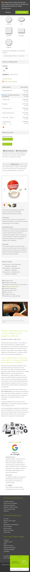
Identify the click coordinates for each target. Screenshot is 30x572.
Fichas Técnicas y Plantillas (10, 503)
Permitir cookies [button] (22, 12)
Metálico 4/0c (6, 99)
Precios (5, 522)
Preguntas (6, 511)
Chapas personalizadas (9, 505)
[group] (4, 205)
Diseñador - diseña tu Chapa (11, 507)
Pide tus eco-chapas (9, 530)
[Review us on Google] (15, 449)
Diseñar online (8, 139)
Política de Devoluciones (10, 547)
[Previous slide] (4, 189)
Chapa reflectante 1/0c (8, 113)
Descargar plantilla (22, 150)
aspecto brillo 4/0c (7, 90)
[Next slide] (25, 189)
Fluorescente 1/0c (7, 108)
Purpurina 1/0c (6, 121)
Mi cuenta (6, 518)
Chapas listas (7, 532)
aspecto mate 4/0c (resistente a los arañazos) (11, 95)
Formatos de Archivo (9, 501)
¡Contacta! (6, 540)
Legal (5, 543)
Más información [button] (6, 8)
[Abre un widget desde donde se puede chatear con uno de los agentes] (19, 563)
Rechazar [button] (8, 12)
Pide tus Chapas (8, 526)
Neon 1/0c (5, 117)
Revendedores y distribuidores (11, 524)
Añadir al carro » (15, 164)
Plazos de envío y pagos (10, 520)
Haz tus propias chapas (9, 509)
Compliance (6, 551)
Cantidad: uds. (5, 68)
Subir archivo (7, 144)
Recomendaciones (9, 150)
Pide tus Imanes (7, 528)
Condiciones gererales (9, 549)
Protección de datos (8, 545)
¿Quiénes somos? (8, 541)
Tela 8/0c (5, 104)
